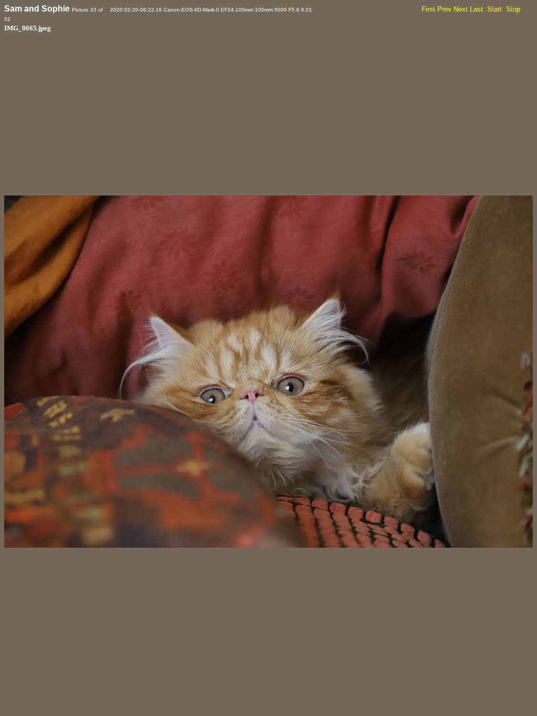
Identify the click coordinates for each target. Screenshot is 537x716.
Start (494, 9)
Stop (513, 9)
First (428, 9)
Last (476, 9)
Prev (444, 9)
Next (461, 9)
